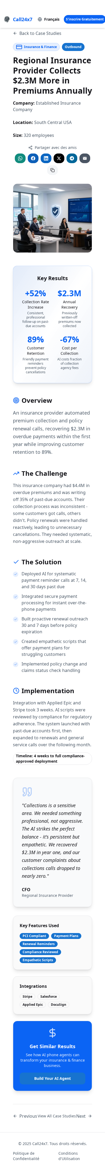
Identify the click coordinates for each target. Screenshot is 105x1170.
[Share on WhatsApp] (20, 158)
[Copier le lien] (52, 170)
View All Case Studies (57, 1115)
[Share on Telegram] (71, 158)
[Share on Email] (84, 158)
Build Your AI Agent (52, 1078)
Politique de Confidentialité (26, 1156)
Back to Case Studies (40, 33)
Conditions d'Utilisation (69, 1156)
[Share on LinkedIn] (46, 158)
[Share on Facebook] (33, 158)
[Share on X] (59, 158)
